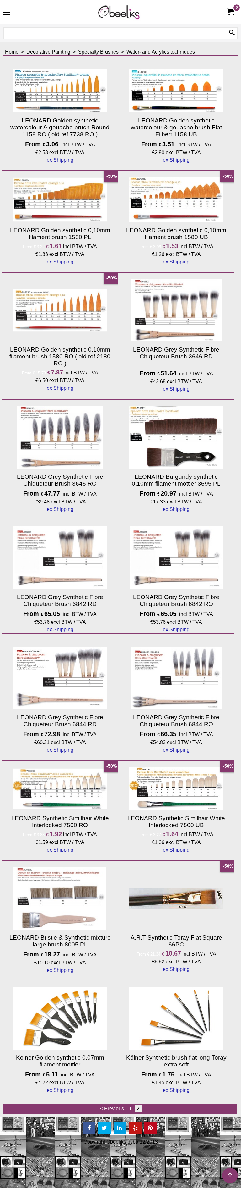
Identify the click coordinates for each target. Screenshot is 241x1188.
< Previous (112, 1108)
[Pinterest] (150, 1128)
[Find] (232, 33)
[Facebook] (89, 1128)
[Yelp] (135, 1128)
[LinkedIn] (120, 1128)
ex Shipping (60, 160)
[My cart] (230, 12)
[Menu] (6, 13)
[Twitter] (104, 1128)
